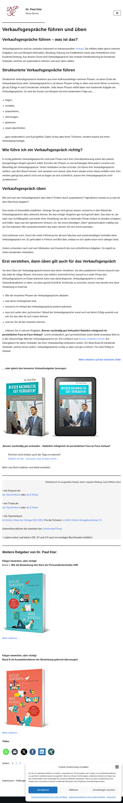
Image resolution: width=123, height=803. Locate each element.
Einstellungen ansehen (104, 790)
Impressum (111, 797)
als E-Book (32, 494)
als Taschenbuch (11, 494)
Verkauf (79, 48)
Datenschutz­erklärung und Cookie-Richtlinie (49, 797)
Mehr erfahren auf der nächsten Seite (100, 359)
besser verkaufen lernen (92, 339)
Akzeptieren (43, 790)
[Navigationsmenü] (117, 13)
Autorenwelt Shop (52, 528)
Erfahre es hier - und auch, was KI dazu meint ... (33, 458)
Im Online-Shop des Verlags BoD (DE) (22, 520)
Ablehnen (73, 790)
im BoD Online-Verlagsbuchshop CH (82, 520)
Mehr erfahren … (11, 638)
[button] (117, 766)
